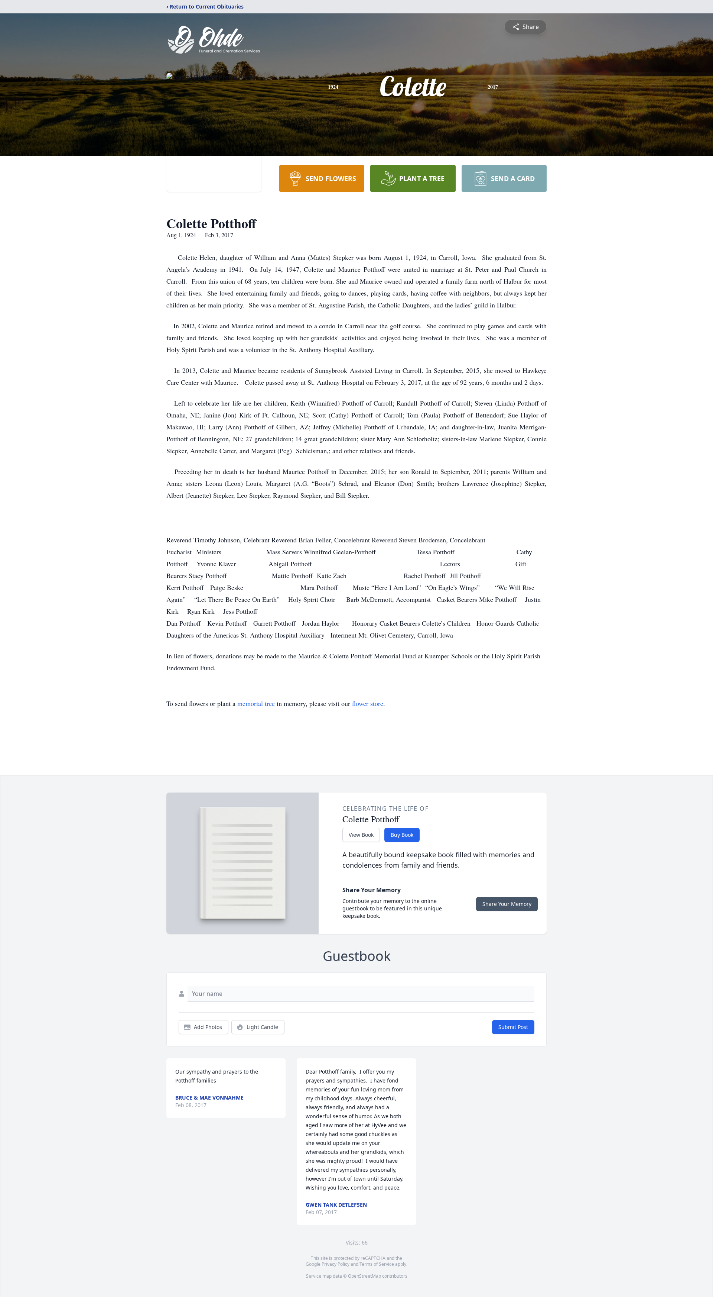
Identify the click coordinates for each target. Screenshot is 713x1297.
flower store (367, 703)
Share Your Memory (506, 903)
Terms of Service (376, 1264)
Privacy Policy (335, 1264)
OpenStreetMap (364, 1276)
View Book (361, 834)
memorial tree (256, 703)
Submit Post (513, 1026)
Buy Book (402, 834)
